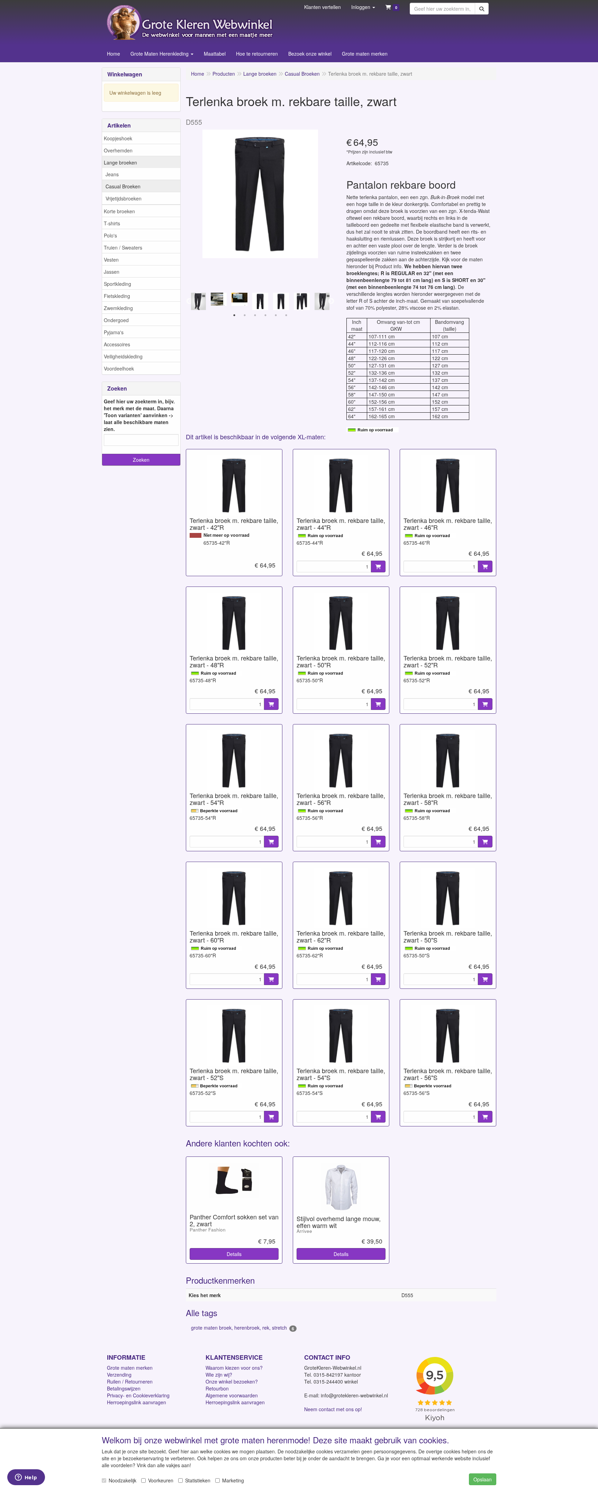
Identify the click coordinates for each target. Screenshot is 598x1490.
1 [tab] (234, 315)
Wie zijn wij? (219, 1374)
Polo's (110, 235)
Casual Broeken (123, 186)
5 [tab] (275, 315)
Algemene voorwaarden (232, 1395)
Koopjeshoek (118, 138)
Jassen (111, 271)
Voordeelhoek (119, 368)
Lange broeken (120, 162)
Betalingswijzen (124, 1388)
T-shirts (112, 223)
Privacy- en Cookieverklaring (138, 1395)
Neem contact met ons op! (333, 1409)
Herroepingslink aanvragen (136, 1402)
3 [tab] (255, 315)
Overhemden (118, 150)
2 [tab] (244, 315)
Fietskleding (117, 295)
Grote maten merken (130, 1367)
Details (234, 1253)
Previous (189, 301)
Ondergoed (116, 320)
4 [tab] (265, 315)
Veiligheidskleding (123, 356)
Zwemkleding (118, 307)
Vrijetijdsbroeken (124, 198)
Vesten (111, 259)
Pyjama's (114, 332)
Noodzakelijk (122, 1480)
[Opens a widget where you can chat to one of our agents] (26, 1478)
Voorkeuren (160, 1480)
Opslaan (482, 1479)
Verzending (119, 1374)
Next (331, 301)
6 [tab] (286, 315)
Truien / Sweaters (123, 247)
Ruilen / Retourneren (130, 1381)
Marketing (233, 1480)
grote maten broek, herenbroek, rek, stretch (242, 1327)
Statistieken (197, 1480)
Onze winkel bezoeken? (232, 1381)
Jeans (112, 174)
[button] (363, 7)
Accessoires (117, 344)
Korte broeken (119, 211)
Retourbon (217, 1388)
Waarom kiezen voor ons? (234, 1367)
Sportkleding (117, 283)
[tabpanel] (260, 301)
